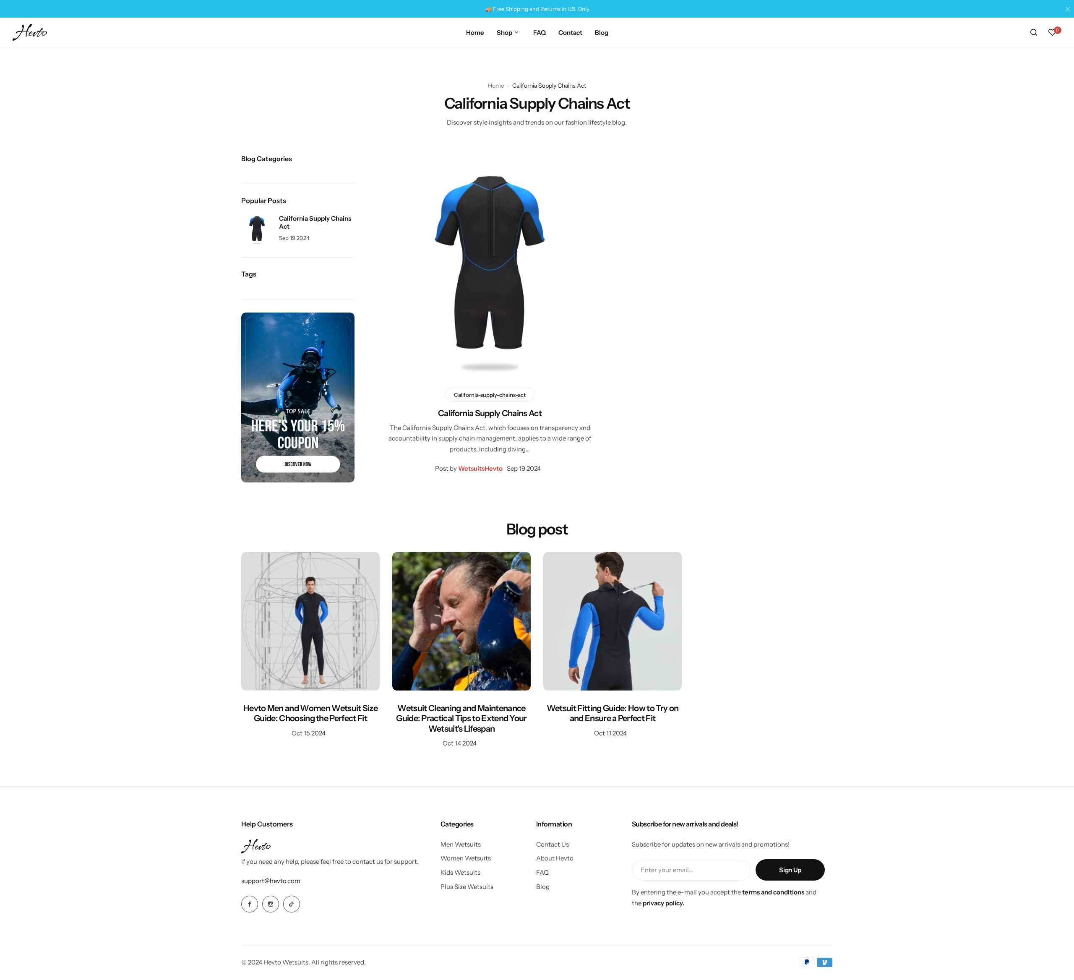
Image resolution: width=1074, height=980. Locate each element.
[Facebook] (249, 904)
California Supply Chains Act (490, 413)
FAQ (542, 872)
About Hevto (554, 858)
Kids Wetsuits (460, 872)
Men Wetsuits (461, 844)
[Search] (1033, 32)
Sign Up (790, 870)
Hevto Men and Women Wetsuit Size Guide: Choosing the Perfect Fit (310, 713)
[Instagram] (270, 904)
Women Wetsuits (466, 858)
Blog (543, 887)
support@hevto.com (270, 881)
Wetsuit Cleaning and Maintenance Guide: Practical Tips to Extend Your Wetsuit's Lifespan (461, 718)
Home (496, 85)
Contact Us (552, 844)
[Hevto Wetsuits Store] (30, 32)
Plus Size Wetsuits (467, 887)
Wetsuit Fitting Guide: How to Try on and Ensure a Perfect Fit (613, 713)
